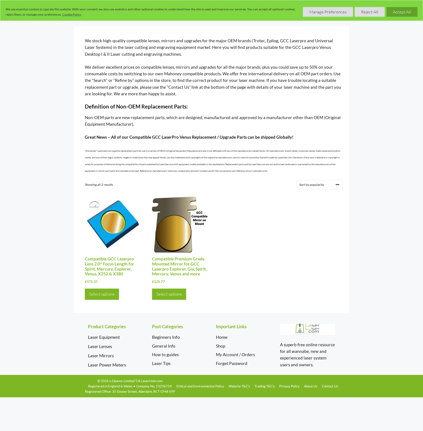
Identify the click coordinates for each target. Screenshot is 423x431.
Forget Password (231, 363)
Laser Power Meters (107, 364)
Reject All (369, 12)
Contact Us (330, 386)
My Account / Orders (235, 354)
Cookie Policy (71, 14)
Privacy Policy (289, 386)
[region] (211, 10)
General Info (163, 345)
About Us (310, 386)
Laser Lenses (100, 346)
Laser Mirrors (101, 355)
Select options (102, 294)
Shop (220, 345)
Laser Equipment (104, 337)
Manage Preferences (328, 12)
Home (221, 337)
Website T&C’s (239, 386)
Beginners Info (166, 337)
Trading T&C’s (264, 386)
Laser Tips (161, 363)
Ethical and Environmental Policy (200, 386)
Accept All (402, 12)
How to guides (165, 354)
